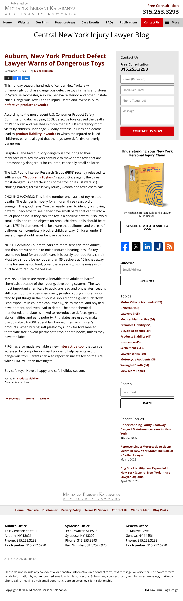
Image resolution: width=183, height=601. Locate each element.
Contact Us (152, 22)
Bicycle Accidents (135, 331)
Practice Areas (65, 22)
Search (147, 403)
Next (44, 398)
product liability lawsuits (36, 134)
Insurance (130, 342)
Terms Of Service (96, 510)
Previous (13, 398)
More (175, 22)
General (129, 308)
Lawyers (130, 314)
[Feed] (169, 246)
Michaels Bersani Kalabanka (48, 590)
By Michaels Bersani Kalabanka (161, 9)
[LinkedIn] (147, 246)
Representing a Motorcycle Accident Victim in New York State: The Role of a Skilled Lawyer (146, 451)
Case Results (91, 22)
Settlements (132, 348)
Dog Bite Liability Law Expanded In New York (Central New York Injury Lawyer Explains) (145, 472)
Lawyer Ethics (133, 354)
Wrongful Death (134, 365)
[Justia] (158, 246)
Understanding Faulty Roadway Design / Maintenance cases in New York (145, 429)
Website (23, 22)
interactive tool (72, 346)
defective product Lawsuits (26, 105)
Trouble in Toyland (39, 177)
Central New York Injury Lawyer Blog (40, 9)
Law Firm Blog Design (159, 590)
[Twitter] (136, 246)
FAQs (109, 22)
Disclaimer (50, 510)
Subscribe (127, 263)
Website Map (140, 510)
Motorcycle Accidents (138, 359)
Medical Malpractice (137, 319)
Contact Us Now (147, 131)
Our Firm (42, 22)
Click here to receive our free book (147, 227)
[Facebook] (125, 246)
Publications (129, 22)
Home (7, 22)
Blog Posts (160, 510)
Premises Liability (135, 325)
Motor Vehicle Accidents (141, 302)
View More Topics (132, 371)
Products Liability (28, 378)
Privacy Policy (71, 510)
